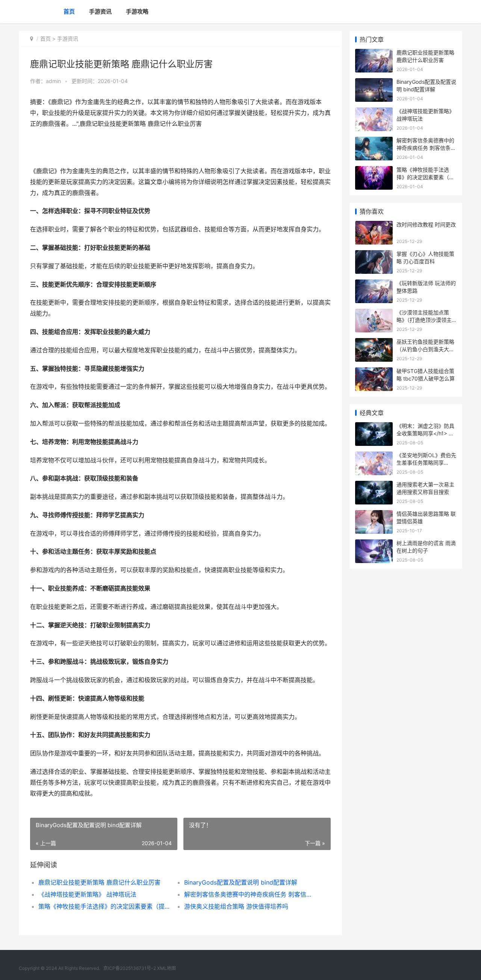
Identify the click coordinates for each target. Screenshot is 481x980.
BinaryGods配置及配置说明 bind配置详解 (240, 882)
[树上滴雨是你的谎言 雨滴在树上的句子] (374, 544)
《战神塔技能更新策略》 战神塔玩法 (87, 894)
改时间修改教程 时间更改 (426, 224)
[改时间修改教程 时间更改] (374, 225)
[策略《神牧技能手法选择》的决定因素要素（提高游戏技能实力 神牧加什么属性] (374, 171)
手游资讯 (100, 11)
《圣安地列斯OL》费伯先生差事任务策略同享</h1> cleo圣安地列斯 (426, 462)
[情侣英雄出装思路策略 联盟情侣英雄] (374, 515)
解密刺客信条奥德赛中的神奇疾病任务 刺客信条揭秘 (249, 894)
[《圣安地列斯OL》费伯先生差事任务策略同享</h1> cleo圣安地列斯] (374, 456)
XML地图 (166, 968)
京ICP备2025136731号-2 (129, 968)
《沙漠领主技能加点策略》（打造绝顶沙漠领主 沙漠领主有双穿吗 (424, 319)
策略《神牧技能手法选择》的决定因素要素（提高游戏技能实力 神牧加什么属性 (103, 906)
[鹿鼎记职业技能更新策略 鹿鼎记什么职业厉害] (374, 53)
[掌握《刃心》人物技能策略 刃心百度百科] (374, 255)
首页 (69, 11)
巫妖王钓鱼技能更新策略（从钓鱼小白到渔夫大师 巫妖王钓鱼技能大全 (425, 348)
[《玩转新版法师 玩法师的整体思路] (374, 284)
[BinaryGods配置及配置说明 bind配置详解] (374, 83)
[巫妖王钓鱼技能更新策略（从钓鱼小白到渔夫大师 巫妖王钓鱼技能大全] (374, 343)
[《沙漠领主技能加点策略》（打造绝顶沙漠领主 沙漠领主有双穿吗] (374, 313)
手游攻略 (137, 11)
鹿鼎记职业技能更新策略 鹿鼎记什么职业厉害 (99, 882)
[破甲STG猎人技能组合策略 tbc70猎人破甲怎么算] (374, 372)
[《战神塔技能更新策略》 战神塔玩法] (374, 112)
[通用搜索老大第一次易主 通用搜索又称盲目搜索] (374, 485)
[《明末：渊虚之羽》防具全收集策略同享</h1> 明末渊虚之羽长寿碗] (374, 427)
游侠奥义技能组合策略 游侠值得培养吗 (236, 906)
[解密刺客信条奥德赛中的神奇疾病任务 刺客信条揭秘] (374, 141)
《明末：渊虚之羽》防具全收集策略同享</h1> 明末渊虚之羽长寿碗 (425, 433)
